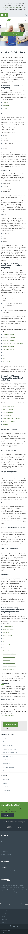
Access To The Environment (10, 752)
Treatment (5, 786)
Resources (4, 919)
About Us (3, 841)
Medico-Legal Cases (8, 760)
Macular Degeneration (9, 642)
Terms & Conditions (6, 854)
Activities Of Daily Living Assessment (13, 344)
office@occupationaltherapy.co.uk (13, 7)
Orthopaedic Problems (9, 657)
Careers (3, 845)
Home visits (6, 424)
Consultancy (6, 790)
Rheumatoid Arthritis (8, 630)
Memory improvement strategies (11, 418)
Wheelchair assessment (9, 356)
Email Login (5, 916)
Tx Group (7, 904)
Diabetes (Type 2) (7, 636)
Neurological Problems (9, 767)
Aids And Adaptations (8, 350)
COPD (4, 639)
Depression (6, 633)
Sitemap (4, 922)
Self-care (5, 103)
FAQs (2, 848)
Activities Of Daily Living (9, 749)
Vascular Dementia (8, 651)
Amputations (6, 660)
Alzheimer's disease (8, 627)
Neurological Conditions (9, 666)
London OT (14, 932)
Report (5, 783)
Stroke (4, 648)
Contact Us (7, 815)
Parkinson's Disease (8, 645)
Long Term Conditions (9, 663)
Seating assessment (8, 353)
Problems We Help (7, 734)
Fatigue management (8, 412)
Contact (4, 914)
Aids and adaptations (8, 409)
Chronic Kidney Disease (9, 654)
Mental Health (6, 763)
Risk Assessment (7, 359)
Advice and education (9, 406)
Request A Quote (10, 724)
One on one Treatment (9, 421)
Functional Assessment (9, 338)
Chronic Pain (6, 742)
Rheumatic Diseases (8, 669)
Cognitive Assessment (8, 334)
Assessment (6, 779)
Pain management (7, 415)
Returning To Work (8, 756)
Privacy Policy (4, 851)
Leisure (5, 109)
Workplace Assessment (9, 341)
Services (4, 775)
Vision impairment (8, 745)
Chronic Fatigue (7, 770)
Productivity (6, 106)
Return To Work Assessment (10, 362)
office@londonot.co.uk (7, 715)
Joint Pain (5, 738)
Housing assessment (8, 347)
